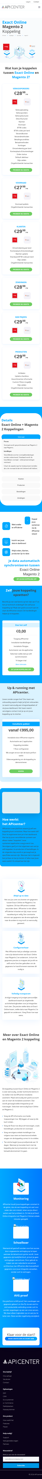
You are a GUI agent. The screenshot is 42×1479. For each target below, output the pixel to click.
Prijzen (5, 1427)
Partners (6, 1444)
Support (6, 1437)
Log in (28, 2)
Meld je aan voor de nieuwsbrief (14, 1454)
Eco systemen (8, 1400)
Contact (36, 2)
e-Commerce (8, 1403)
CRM (4, 1396)
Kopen (21, 771)
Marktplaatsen (8, 1406)
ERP (4, 1393)
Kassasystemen (9, 1409)
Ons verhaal (7, 1376)
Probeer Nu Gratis (21, 170)
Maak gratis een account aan (21, 1339)
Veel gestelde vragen (10, 1441)
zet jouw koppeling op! (27, 579)
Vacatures (6, 1379)
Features (6, 1423)
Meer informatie (21, 664)
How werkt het (8, 1420)
